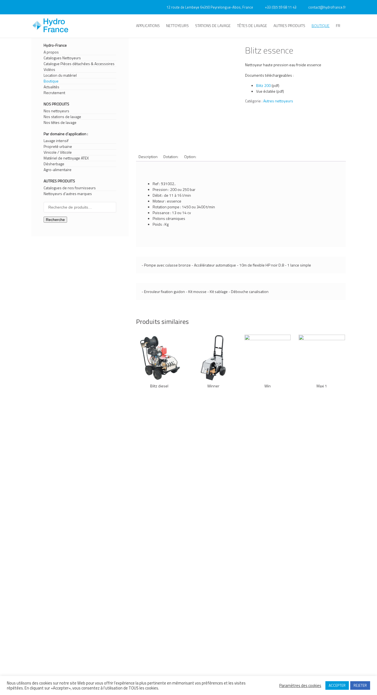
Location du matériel (60, 75)
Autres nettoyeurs (278, 101)
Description (148, 156)
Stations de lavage (213, 25)
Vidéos (49, 69)
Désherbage (54, 164)
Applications (148, 25)
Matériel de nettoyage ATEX (66, 158)
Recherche (55, 219)
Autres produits (289, 25)
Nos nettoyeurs (56, 111)
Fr (338, 25)
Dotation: (170, 156)
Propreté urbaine (58, 146)
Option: (190, 156)
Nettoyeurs (177, 25)
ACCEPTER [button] (337, 685)
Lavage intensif (56, 140)
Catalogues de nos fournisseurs (70, 188)
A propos (51, 52)
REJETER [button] (360, 685)
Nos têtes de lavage (60, 122)
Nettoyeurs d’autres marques (68, 193)
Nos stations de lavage (62, 116)
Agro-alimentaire (57, 169)
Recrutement (54, 92)
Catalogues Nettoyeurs (62, 58)
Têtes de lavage (252, 25)
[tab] (148, 156)
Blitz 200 (263, 85)
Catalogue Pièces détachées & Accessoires (79, 63)
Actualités (51, 87)
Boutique (321, 25)
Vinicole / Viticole (58, 152)
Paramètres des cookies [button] (300, 685)
